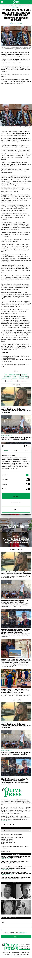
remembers (25, 79)
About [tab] (26, 450)
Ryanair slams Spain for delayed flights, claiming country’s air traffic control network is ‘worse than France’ (15, 878)
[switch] (28, 479)
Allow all (16, 496)
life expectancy (7, 376)
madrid (14, 376)
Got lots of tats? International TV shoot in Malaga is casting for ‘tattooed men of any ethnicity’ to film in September (16, 867)
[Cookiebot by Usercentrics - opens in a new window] (23, 446)
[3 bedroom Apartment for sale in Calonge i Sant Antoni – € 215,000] (16, 525)
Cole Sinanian (18, 23)
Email (3, 922)
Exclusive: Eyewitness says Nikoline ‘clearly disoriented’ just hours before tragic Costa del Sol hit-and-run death (16, 410)
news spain (14, 378)
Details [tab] (16, 450)
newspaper (21, 378)
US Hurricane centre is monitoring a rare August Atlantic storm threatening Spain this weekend (14, 862)
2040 (6, 374)
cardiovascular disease (14, 374)
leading (3, 191)
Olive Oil (28, 378)
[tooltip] (2, 824)
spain (15, 381)
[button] (29, 830)
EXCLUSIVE (18, 5)
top (12, 210)
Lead (23, 5)
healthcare (24, 374)
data (11, 131)
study (19, 69)
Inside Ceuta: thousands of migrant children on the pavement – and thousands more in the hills (16, 438)
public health (9, 381)
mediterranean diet (6, 378)
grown (9, 294)
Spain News (17, 365)
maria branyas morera (23, 376)
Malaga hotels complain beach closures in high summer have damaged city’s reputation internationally (15, 856)
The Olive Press (22, 381)
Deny (16, 509)
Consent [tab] (5, 450)
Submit (16, 937)
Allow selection (16, 503)
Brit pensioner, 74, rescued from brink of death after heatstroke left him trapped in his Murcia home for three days (16, 872)
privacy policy (23, 932)
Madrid (27, 5)
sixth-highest (25, 296)
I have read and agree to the (15, 932)
